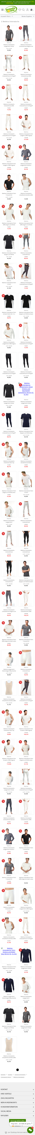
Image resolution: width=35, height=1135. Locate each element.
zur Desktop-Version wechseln (19, 1132)
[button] (2, 9)
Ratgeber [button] (4, 1115)
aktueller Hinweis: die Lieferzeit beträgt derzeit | (17, 2)
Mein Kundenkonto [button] (9, 1102)
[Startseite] (10, 9)
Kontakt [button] (4, 1089)
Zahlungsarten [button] (7, 1098)
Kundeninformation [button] (9, 1107)
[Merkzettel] (19, 10)
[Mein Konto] (27, 10)
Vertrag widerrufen (17, 1121)
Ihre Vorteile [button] (6, 1094)
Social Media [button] (6, 1111)
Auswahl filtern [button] (6, 16)
